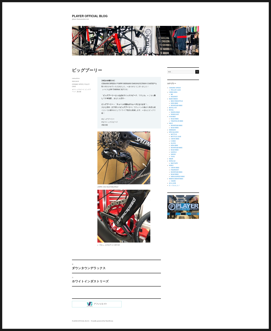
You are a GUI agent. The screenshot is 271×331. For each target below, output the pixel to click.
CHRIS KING (173, 92)
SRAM (171, 159)
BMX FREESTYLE (177, 101)
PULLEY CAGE (176, 90)
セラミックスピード (78, 89)
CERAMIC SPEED (78, 84)
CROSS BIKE (175, 139)
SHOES (173, 154)
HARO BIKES (173, 99)
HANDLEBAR (175, 112)
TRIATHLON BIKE (177, 121)
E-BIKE (173, 141)
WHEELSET (175, 114)
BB (172, 94)
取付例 (79, 92)
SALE (171, 123)
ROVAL (171, 110)
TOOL (173, 156)
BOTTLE (174, 134)
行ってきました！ (174, 185)
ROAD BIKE (175, 119)
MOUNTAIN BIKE (176, 105)
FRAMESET (175, 170)
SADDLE (174, 152)
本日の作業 (172, 183)
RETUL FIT (173, 108)
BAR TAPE (174, 163)
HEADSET (174, 97)
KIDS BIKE (174, 103)
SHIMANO (172, 130)
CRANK (173, 181)
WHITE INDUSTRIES (176, 179)
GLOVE (173, 143)
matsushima (76, 78)
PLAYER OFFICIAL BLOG (90, 16)
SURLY (171, 165)
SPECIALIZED (173, 132)
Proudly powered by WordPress (102, 321)
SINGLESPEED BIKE (178, 176)
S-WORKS (172, 117)
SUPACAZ (172, 161)
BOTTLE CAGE (176, 136)
